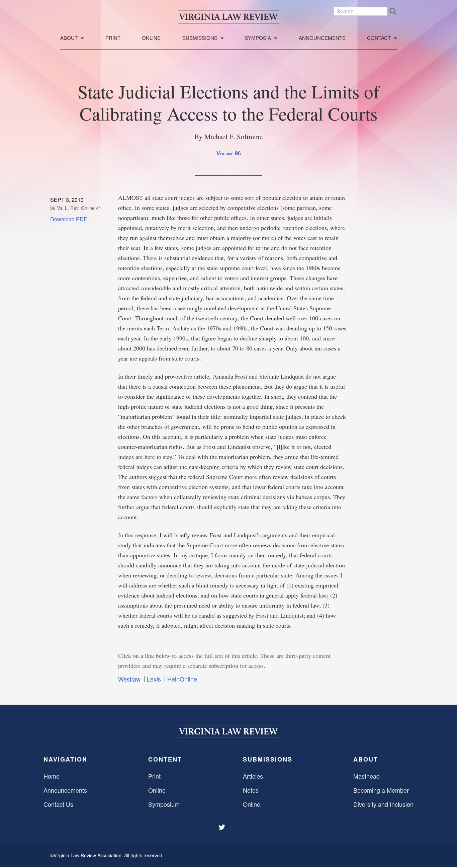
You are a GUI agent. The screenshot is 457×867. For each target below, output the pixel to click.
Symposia (258, 38)
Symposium (164, 804)
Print (112, 38)
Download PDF (68, 219)
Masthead (366, 776)
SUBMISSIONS (267, 759)
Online (151, 38)
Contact (379, 38)
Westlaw (129, 679)
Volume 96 (228, 153)
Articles (253, 776)
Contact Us (58, 804)
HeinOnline (182, 679)
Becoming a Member (381, 790)
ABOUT (365, 759)
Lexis (154, 679)
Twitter (222, 827)
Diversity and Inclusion (383, 804)
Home (51, 776)
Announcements (322, 38)
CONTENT (165, 759)
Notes (251, 790)
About (69, 38)
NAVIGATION (65, 759)
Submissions (199, 38)
